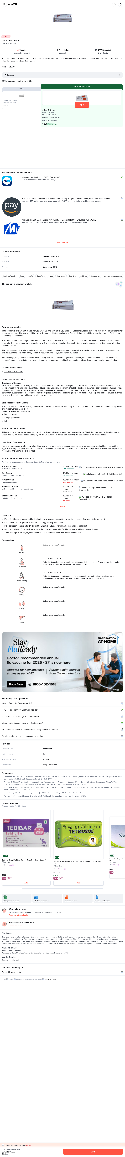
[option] (10, 276)
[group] (62, 16)
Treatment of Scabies (13, 372)
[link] (12, 4)
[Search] (114, 4)
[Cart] (120, 4)
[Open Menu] (4, 4)
